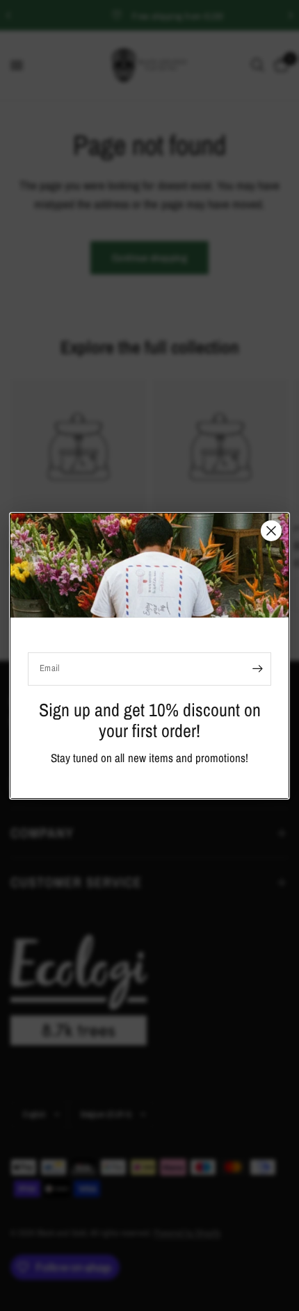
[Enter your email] (257, 668)
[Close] (271, 530)
